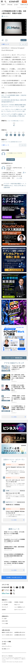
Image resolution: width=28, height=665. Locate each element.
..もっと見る (19, 178)
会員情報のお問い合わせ (19, 632)
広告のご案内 (5, 621)
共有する (24, 40)
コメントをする (10, 159)
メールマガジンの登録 (7, 602)
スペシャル (9, 4)
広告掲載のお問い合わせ (19, 635)
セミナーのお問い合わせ (7, 635)
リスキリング (23, 4)
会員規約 (4, 609)
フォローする (24, 44)
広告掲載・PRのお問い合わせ (13, 577)
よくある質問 (5, 604)
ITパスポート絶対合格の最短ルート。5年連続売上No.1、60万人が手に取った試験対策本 (15, 185)
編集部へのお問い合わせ (7, 632)
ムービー (16, 4)
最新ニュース (6, 44)
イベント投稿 (5, 623)
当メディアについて (18, 609)
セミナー (3, 4)
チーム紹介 (4, 618)
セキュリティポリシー (7, 646)
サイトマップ (5, 607)
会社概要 (4, 643)
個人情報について (6, 648)
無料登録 (24, 1)
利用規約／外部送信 (18, 602)
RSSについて (17, 604)
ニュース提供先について (19, 607)
